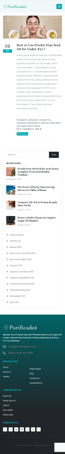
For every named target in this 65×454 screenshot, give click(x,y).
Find (54, 154)
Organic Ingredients (29, 123)
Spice (12, 302)
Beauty (24, 120)
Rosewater (15, 296)
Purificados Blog (30, 126)
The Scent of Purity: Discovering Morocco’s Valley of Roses (36, 188)
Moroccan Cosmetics (20, 253)
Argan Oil (14, 234)
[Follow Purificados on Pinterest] (16, 429)
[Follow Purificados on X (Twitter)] (11, 429)
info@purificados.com (22, 346)
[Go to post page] (11, 172)
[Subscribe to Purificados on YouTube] (22, 429)
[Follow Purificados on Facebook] (5, 429)
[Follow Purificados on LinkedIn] (33, 429)
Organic (14, 265)
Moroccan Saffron (19, 259)
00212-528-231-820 (20, 353)
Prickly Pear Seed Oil (20, 283)
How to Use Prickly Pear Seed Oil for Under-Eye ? (38, 47)
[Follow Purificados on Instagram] (27, 429)
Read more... (22, 134)
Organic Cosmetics (39, 120)
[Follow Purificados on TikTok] (39, 429)
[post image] (32, 27)
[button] (59, 6)
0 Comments (27, 129)
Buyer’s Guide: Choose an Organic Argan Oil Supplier (37, 219)
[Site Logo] (9, 6)
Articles (13, 240)
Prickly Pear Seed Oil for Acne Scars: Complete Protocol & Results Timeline (38, 171)
